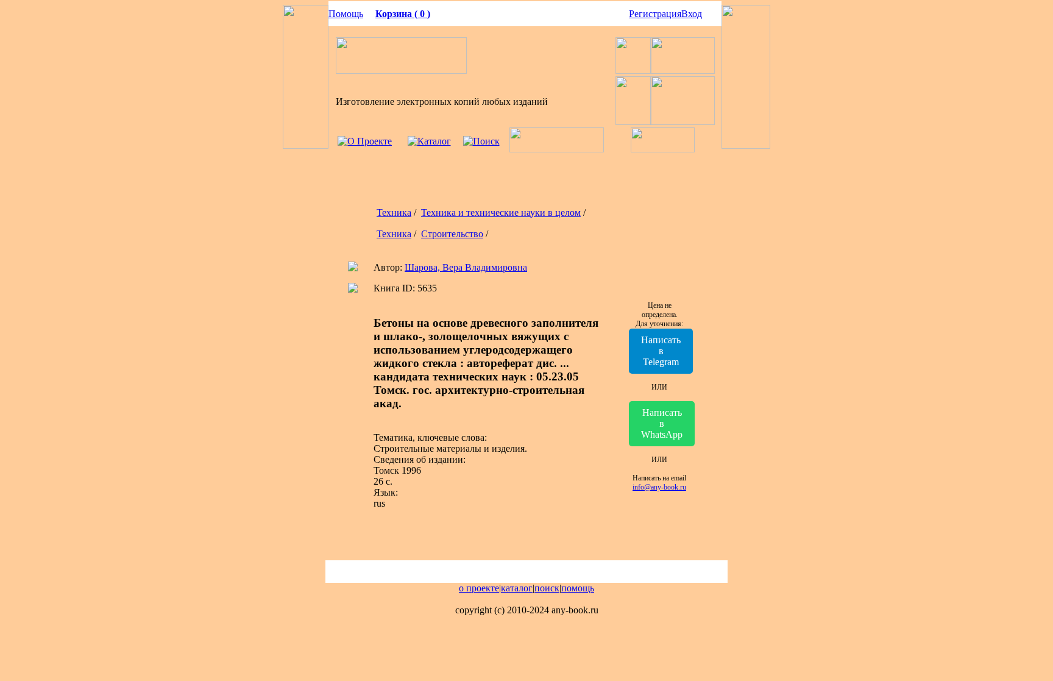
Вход (691, 14)
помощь (577, 588)
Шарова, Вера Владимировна (466, 267)
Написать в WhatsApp (661, 423)
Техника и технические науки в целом (501, 212)
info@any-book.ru (659, 487)
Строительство (452, 234)
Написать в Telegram (661, 351)
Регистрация (655, 14)
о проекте (479, 588)
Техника (394, 212)
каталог (517, 588)
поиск (546, 588)
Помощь (345, 14)
